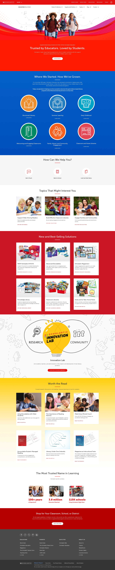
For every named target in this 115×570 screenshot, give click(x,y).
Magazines (100, 2)
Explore (81, 7)
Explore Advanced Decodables (53, 272)
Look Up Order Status (86, 178)
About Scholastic (80, 563)
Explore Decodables (22, 224)
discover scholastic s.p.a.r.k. (25, 272)
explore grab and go (80, 306)
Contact (95, 7)
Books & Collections (56, 7)
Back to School (57, 178)
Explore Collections (51, 223)
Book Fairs (83, 2)
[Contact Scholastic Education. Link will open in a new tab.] (28, 172)
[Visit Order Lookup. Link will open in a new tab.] (86, 172)
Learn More (29, 117)
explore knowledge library (24, 308)
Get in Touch (29, 178)
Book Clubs (74, 2)
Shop (18, 2)
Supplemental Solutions (70, 7)
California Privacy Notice (69, 563)
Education (92, 2)
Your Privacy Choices (57, 563)
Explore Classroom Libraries (53, 308)
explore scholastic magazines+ (83, 272)
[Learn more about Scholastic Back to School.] (57, 172)
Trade (106, 2)
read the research (79, 461)
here (80, 566)
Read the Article (22, 422)
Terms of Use (48, 563)
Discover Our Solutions (81, 224)
